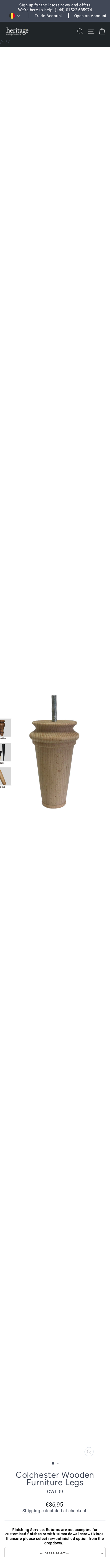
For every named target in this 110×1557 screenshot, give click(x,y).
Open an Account (90, 15)
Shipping (31, 1511)
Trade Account (48, 15)
